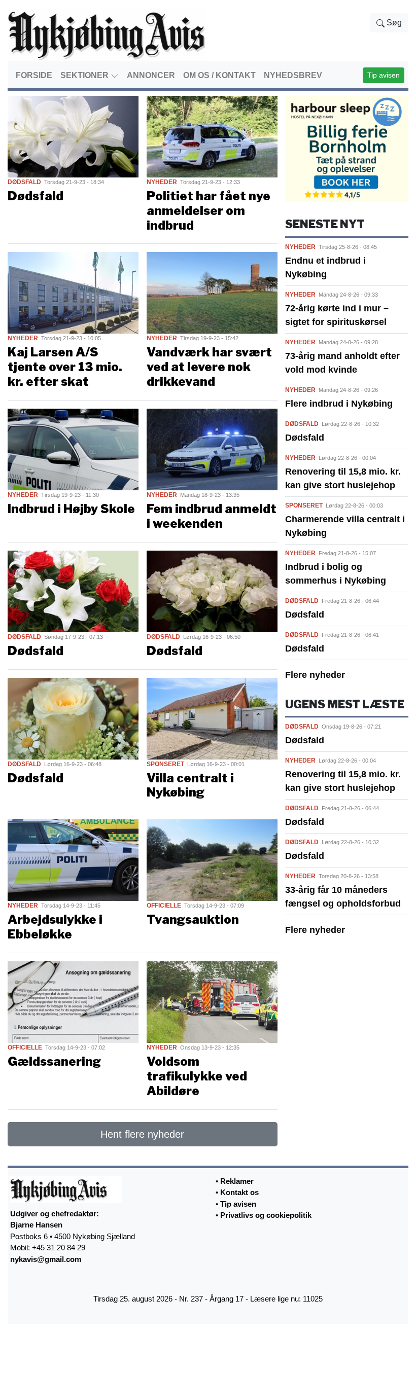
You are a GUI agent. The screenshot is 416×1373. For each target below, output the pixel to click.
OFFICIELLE (164, 905)
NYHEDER (162, 182)
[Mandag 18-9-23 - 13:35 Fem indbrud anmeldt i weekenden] (212, 449)
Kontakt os (239, 1192)
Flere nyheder (315, 675)
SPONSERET (165, 764)
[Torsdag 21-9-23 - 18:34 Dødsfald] (73, 136)
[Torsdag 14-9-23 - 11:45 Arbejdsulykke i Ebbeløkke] (73, 860)
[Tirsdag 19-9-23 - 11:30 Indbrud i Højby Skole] (73, 449)
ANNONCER (151, 75)
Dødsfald (304, 437)
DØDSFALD (24, 182)
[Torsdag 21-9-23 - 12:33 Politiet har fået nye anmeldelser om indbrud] (212, 136)
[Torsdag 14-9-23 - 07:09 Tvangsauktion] (212, 860)
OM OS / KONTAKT (219, 75)
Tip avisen (383, 75)
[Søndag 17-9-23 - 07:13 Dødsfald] (73, 591)
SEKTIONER (85, 75)
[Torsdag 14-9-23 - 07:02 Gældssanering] (73, 1001)
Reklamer (237, 1181)
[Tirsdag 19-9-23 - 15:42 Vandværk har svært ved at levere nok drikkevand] (212, 292)
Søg (393, 22)
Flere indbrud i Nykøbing (339, 404)
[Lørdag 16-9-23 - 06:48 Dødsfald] (73, 718)
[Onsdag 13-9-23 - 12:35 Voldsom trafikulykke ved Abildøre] (212, 1001)
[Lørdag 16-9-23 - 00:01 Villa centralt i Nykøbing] (212, 718)
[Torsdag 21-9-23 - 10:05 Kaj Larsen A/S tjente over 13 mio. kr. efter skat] (73, 292)
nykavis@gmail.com (45, 1259)
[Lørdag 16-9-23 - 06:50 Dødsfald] (212, 591)
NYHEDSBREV (293, 75)
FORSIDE (34, 75)
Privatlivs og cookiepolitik (265, 1215)
